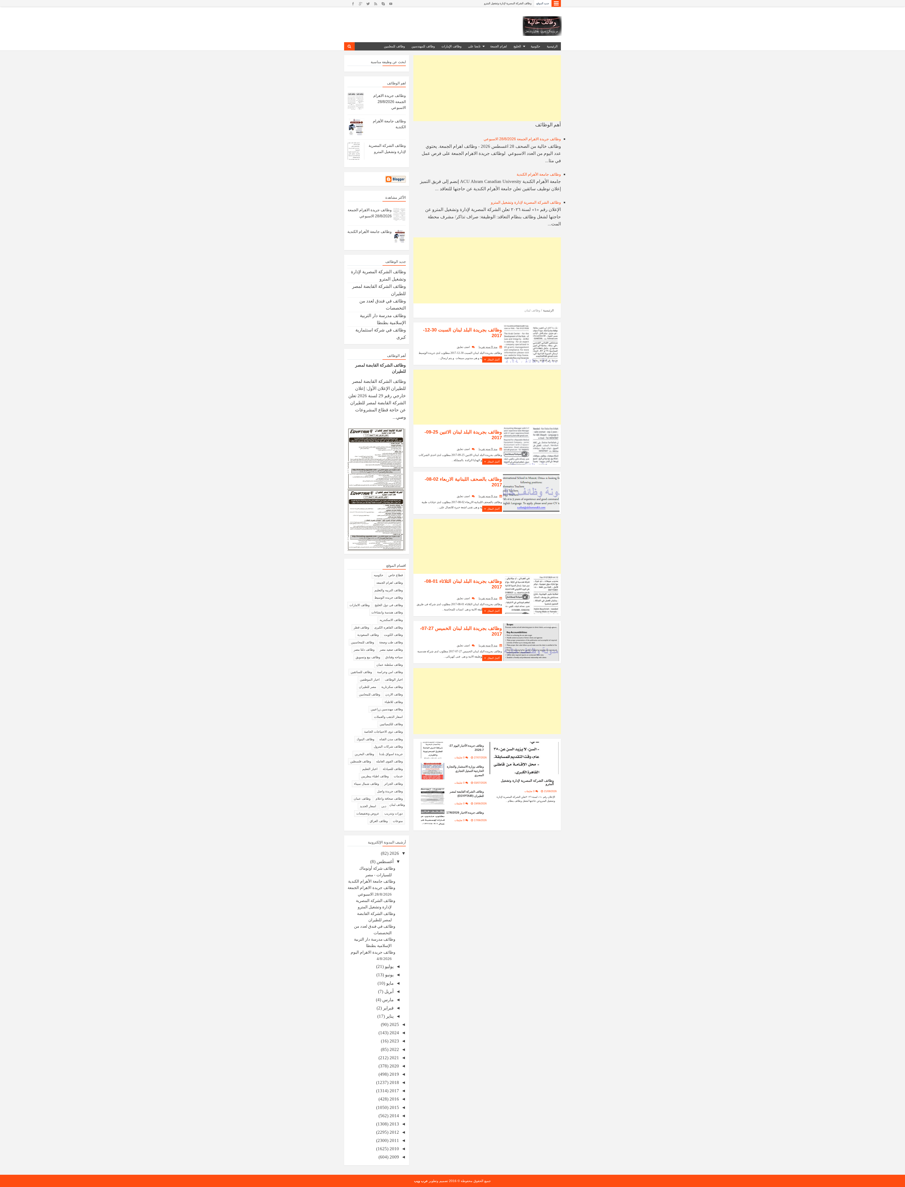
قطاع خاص (395, 575)
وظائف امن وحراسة (390, 672)
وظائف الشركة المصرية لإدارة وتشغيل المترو (526, 202)
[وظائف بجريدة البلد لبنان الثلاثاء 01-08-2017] (531, 594)
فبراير (388, 1007)
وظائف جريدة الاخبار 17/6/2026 (465, 812)
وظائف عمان (362, 798)
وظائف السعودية (368, 635)
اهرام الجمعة (498, 46)
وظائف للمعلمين (394, 46)
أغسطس (384, 861)
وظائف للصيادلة (393, 769)
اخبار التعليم (370, 769)
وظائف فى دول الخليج (389, 605)
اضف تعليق (463, 347)
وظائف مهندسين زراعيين (387, 709)
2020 (393, 1065)
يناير (389, 1016)
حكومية (535, 46)
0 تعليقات (529, 791)
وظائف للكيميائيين (391, 724)
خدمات (398, 776)
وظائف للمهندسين (423, 46)
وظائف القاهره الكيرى (388, 627)
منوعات (398, 821)
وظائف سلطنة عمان (389, 664)
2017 (393, 1090)
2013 (393, 1123)
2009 (393, 1156)
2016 (393, 1098)
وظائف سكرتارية (392, 687)
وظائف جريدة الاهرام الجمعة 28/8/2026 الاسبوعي (522, 139)
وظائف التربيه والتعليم (388, 590)
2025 (393, 1024)
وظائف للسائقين (361, 672)
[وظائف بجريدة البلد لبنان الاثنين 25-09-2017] (531, 445)
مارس (387, 999)
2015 (393, 1107)
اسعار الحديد (368, 806)
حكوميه (378, 575)
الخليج (517, 46)
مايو (389, 983)
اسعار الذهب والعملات (388, 717)
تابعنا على (474, 46)
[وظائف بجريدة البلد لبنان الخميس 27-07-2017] (531, 641)
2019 (393, 1074)
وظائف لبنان (550, 327)
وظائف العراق (379, 821)
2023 (393, 1040)
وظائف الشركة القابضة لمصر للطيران (511, 3)
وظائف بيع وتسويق (368, 657)
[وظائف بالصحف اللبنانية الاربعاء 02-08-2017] (531, 492)
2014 (393, 1115)
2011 (393, 1140)
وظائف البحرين (364, 754)
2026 (393, 853)
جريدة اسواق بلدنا (391, 754)
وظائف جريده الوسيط (388, 597)
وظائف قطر (361, 627)
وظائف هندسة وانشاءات (387, 612)
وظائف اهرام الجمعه (389, 582)
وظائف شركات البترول (388, 746)
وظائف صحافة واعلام (389, 798)
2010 (393, 1148)
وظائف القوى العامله (389, 761)
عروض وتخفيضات (367, 813)
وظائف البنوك (365, 739)
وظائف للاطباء (394, 702)
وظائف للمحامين (369, 694)
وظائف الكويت (393, 635)
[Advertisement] (487, 88)
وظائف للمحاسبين (362, 642)
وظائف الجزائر (393, 784)
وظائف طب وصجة (391, 642)
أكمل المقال (493, 359)
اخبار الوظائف (394, 679)
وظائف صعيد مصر (391, 649)
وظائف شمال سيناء (366, 784)
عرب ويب (421, 1181)
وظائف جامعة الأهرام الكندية (539, 174)
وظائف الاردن (394, 694)
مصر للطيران (367, 687)
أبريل (388, 991)
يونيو (389, 974)
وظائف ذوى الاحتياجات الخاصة (383, 731)
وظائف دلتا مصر (364, 649)
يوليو (389, 966)
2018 (393, 1082)
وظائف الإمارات (451, 46)
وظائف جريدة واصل (390, 791)
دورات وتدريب (393, 813)
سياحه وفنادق (394, 657)
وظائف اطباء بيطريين (375, 776)
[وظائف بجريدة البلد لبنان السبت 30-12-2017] (531, 343)
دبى (383, 806)
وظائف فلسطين (360, 761)
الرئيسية (552, 46)
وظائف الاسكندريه (391, 620)
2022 (393, 1049)
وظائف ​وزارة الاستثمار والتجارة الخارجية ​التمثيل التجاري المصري (465, 771)
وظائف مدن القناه (391, 739)
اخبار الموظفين (370, 679)
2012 (393, 1132)
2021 (393, 1057)
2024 (393, 1032)
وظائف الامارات (360, 605)
